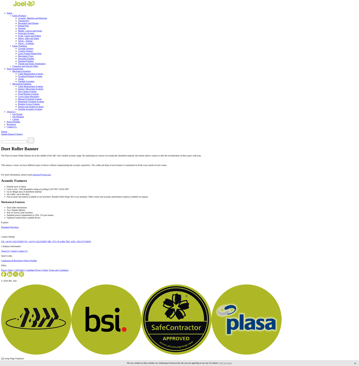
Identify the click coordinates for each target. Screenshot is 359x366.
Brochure (14, 227)
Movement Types (25, 56)
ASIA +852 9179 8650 (80, 241)
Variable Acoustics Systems (30, 109)
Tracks (21, 79)
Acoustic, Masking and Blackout (32, 18)
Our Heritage (18, 117)
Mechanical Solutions (21, 84)
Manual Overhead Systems (30, 99)
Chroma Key (23, 21)
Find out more (225, 363)
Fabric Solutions (19, 46)
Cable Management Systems (30, 74)
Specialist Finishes (26, 58)
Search (4, 131)
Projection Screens (26, 33)
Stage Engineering (15, 69)
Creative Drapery (25, 51)
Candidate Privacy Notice (37, 270)
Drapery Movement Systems (30, 89)
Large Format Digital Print (29, 53)
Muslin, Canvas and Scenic (30, 31)
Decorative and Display (28, 23)
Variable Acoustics (26, 81)
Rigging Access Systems (29, 104)
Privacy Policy (7, 270)
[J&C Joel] (18, 8)
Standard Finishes (26, 61)
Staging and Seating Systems (30, 106)
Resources (11, 124)
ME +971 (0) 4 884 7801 (59, 241)
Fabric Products (19, 15)
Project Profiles (13, 122)
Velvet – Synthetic (26, 43)
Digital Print (23, 26)
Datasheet (5, 227)
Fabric (9, 13)
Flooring (22, 28)
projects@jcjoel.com (42, 175)
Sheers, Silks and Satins (28, 38)
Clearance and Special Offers (25, 66)
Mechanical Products (21, 71)
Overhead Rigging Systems (30, 76)
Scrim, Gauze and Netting (29, 36)
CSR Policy (20, 270)
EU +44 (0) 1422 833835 (36, 241)
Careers (15, 119)
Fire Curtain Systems (27, 91)
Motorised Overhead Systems (31, 101)
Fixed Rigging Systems (28, 94)
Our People (17, 114)
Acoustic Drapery (26, 48)
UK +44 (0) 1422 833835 (12, 241)
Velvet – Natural (25, 41)
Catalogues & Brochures (12, 260)
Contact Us (12, 127)
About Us (11, 111)
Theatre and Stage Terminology (32, 63)
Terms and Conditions (58, 270)
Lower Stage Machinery (28, 96)
